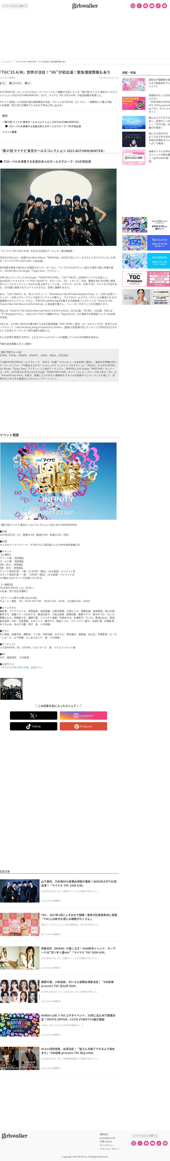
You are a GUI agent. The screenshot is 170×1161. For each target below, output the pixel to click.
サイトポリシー (107, 1145)
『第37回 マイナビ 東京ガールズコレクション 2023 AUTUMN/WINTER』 (41, 122)
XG (29, 83)
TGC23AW (16, 83)
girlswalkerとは (107, 1138)
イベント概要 (9, 131)
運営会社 (104, 1134)
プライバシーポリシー (110, 1149)
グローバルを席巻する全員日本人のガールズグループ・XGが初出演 (45, 126)
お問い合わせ (106, 1142)
